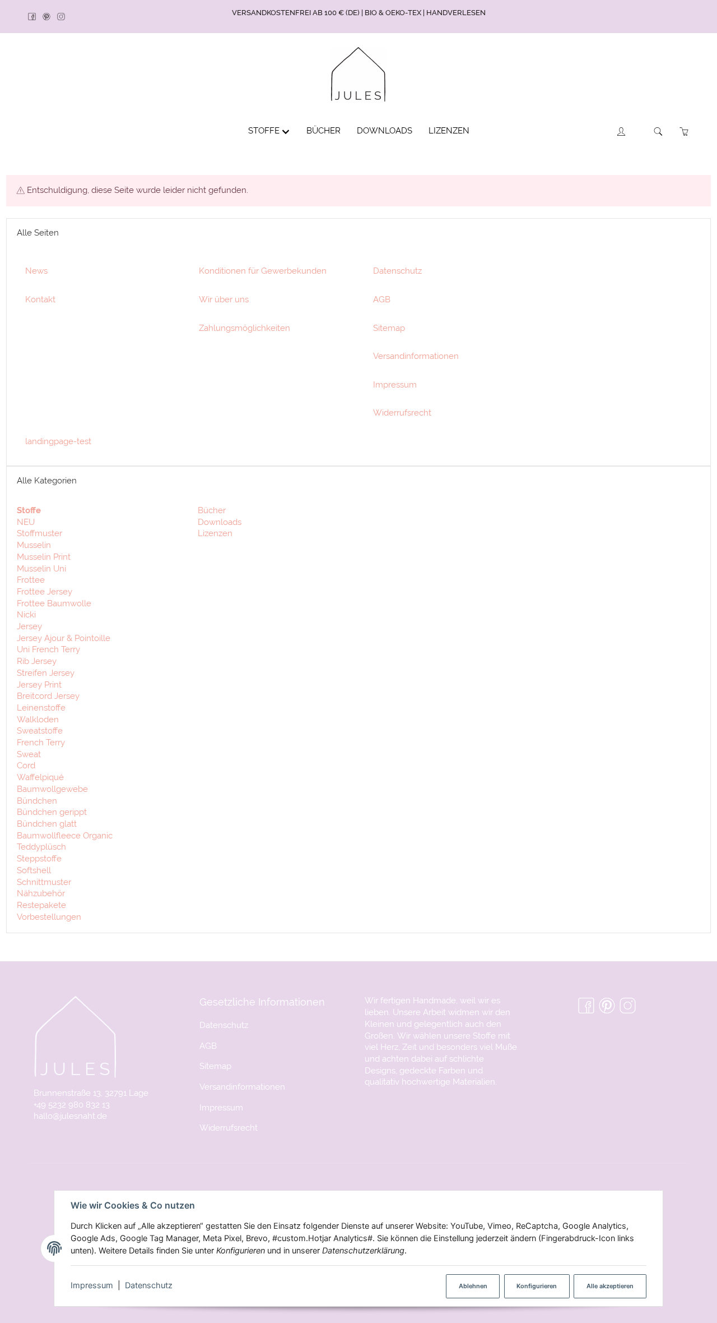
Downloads (218, 522)
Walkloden (38, 719)
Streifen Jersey (46, 672)
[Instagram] (64, 17)
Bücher (210, 510)
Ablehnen (473, 1286)
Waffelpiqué (40, 777)
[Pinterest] (50, 17)
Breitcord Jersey (48, 695)
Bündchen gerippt (52, 812)
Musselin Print (44, 556)
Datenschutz (149, 1285)
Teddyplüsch (41, 846)
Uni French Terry (48, 649)
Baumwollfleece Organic (65, 835)
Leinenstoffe (41, 707)
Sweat (29, 754)
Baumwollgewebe (52, 789)
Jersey (29, 626)
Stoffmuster (39, 533)
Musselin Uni (41, 568)
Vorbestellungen (49, 916)
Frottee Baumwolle (54, 603)
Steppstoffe (39, 858)
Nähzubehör (41, 893)
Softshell (34, 870)
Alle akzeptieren (610, 1286)
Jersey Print (39, 684)
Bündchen (37, 800)
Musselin (34, 545)
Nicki (26, 614)
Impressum (92, 1285)
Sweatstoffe (40, 730)
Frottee (31, 579)
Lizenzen (213, 533)
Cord (26, 765)
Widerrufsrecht (228, 1127)
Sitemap (215, 1066)
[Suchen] (658, 131)
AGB (208, 1045)
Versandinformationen (242, 1086)
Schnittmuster (44, 882)
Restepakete (41, 905)
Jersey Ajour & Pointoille (63, 638)
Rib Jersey (37, 661)
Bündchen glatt (47, 823)
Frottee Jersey (44, 591)
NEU (26, 522)
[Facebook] (35, 17)
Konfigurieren (536, 1286)
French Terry (41, 742)
